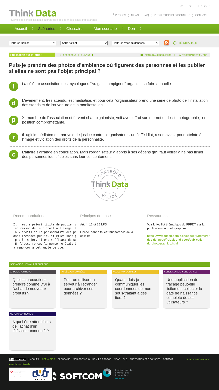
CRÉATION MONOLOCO (198, 359)
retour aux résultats (158, 55)
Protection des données (172, 15)
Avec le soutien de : (20, 364)
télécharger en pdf (194, 55)
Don (131, 28)
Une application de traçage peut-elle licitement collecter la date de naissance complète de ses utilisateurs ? (184, 291)
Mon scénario (105, 28)
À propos (119, 15)
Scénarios (46, 28)
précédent (69, 55)
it (198, 6)
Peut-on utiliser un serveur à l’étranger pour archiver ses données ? (80, 286)
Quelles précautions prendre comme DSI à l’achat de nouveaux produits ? (31, 286)
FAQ (146, 15)
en (205, 6)
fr (182, 6)
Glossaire (74, 28)
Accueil (21, 28)
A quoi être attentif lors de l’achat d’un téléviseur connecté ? (31, 326)
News (135, 15)
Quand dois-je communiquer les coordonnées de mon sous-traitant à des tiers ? (133, 289)
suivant (85, 55)
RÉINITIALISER (188, 42)
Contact (201, 15)
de (190, 6)
